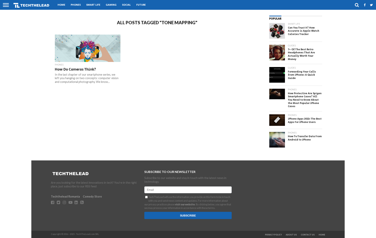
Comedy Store (92, 196)
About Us (291, 234)
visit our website (185, 204)
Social (126, 5)
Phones (76, 5)
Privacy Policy (273, 234)
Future (141, 5)
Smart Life (93, 5)
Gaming (111, 5)
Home (61, 5)
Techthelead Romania (65, 196)
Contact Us (308, 234)
